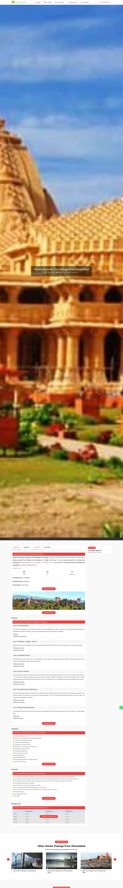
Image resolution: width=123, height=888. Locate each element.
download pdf (74, 272)
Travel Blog (85, 2)
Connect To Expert (49, 589)
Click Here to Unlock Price (48, 816)
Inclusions (37, 547)
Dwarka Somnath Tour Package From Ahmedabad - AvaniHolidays (18, 2)
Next (114, 859)
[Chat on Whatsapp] (121, 707)
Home (39, 2)
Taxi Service (74, 2)
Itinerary (26, 547)
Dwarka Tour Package (20, 538)
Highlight (16, 547)
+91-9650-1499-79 (94, 551)
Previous (7, 859)
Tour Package (60, 2)
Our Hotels (48, 2)
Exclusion (47, 547)
